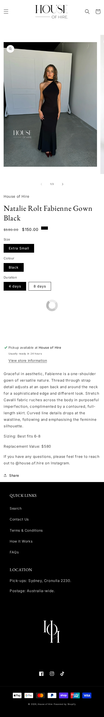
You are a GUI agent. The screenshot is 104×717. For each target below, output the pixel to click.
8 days (40, 286)
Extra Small (19, 248)
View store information (27, 360)
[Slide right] (62, 184)
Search (16, 508)
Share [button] (14, 475)
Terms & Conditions (26, 530)
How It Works (21, 541)
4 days (15, 286)
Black (14, 267)
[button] (6, 11)
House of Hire (45, 704)
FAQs (14, 552)
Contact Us (19, 519)
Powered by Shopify (65, 704)
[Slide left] (41, 184)
